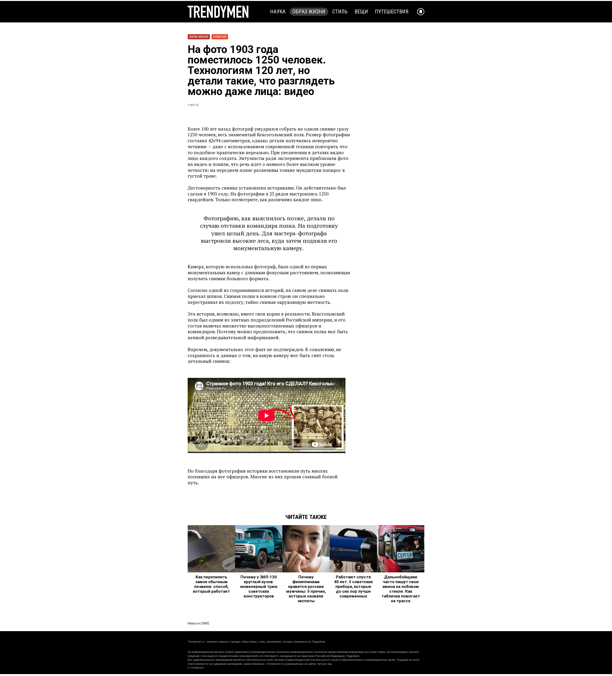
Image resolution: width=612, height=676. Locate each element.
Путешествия (392, 12)
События (219, 36)
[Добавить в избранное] (420, 11)
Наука (277, 12)
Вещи (361, 12)
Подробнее (318, 641)
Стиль (340, 12)
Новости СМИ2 (198, 623)
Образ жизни (308, 12)
